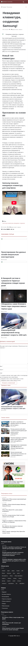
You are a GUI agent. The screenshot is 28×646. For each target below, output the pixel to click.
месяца (3, 580)
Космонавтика (5, 596)
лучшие (14, 578)
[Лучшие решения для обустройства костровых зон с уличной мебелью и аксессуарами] (5, 454)
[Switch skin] (23, 2)
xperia (18, 573)
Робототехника (5, 605)
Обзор (11, 575)
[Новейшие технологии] (6, 1)
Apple (8, 570)
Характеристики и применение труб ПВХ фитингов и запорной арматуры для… (19, 446)
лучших (20, 578)
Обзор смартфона (18, 575)
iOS (22, 570)
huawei (18, 570)
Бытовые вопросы (6, 594)
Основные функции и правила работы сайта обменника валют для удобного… (19, 439)
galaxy (13, 570)
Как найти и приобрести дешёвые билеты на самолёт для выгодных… (18, 423)
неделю (8, 580)
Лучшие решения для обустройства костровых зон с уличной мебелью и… (18, 454)
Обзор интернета (6, 601)
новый (14, 580)
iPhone (3, 573)
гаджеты (4, 578)
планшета (4, 583)
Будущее (4, 592)
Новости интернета (6, 599)
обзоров (19, 580)
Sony (14, 573)
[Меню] (26, 2)
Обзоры (4, 603)
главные (9, 578)
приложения (11, 583)
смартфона (21, 583)
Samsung (9, 573)
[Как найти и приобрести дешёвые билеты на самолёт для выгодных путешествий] (5, 424)
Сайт (1, 373)
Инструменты (5, 575)
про (16, 583)
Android (3, 570)
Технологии (5, 608)
